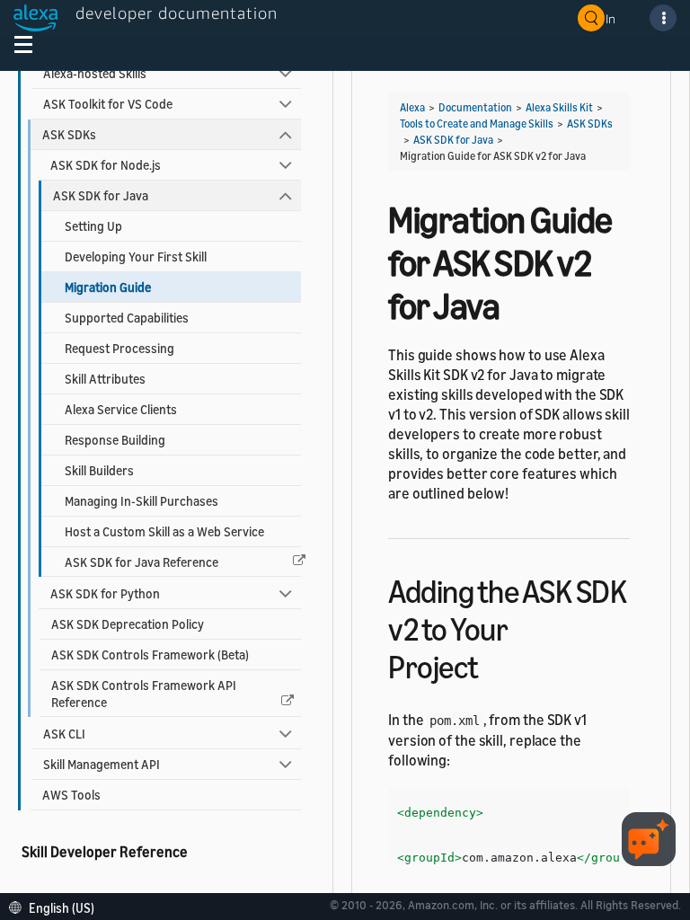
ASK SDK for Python (105, 593)
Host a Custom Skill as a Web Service (164, 531)
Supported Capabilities (127, 317)
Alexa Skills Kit (559, 107)
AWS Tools (71, 794)
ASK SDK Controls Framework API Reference (143, 693)
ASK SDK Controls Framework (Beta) (150, 654)
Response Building (115, 439)
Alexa (412, 107)
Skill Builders (99, 470)
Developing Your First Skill (136, 256)
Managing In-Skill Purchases (141, 501)
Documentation (475, 107)
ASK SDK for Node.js (105, 164)
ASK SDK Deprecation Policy (127, 624)
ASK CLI (64, 733)
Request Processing (119, 348)
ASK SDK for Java (100, 195)
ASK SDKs (69, 134)
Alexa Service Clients (121, 409)
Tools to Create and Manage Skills (476, 123)
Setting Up (93, 226)
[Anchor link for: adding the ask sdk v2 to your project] (494, 664)
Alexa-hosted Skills (94, 73)
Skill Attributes (105, 378)
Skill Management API (101, 764)
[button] (56, 906)
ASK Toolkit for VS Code (107, 103)
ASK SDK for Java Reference (141, 562)
